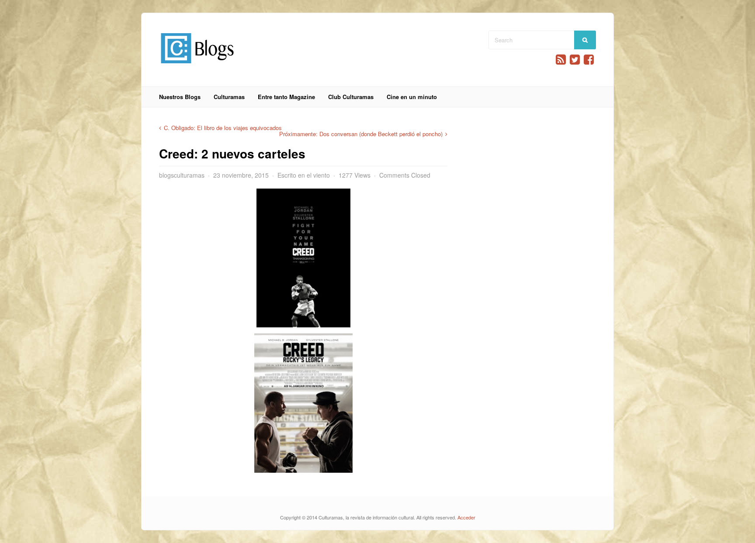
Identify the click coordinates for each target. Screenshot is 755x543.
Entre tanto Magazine (286, 97)
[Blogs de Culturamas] (197, 66)
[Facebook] (589, 59)
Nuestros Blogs (180, 97)
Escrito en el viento (303, 175)
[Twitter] (575, 59)
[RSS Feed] (561, 59)
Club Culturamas (351, 97)
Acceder (466, 517)
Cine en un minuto (412, 97)
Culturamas (229, 97)
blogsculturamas (181, 175)
